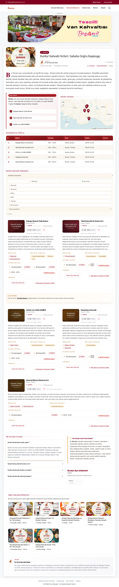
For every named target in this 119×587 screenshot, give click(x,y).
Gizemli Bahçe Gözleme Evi (24, 162)
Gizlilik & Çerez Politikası (46, 581)
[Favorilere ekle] (44, 229)
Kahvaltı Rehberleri (72, 8)
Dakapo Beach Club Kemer (22, 111)
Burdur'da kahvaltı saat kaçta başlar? (20, 476)
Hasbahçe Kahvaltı (21, 157)
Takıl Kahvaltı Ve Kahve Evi (22, 118)
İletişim (103, 8)
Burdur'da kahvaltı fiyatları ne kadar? (20, 470)
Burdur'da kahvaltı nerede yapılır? (18, 442)
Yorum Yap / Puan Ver (18, 283)
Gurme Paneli (108, 2)
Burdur (45, 52)
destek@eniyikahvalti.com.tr (16, 2)
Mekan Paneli (96, 2)
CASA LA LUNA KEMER (21, 124)
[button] (109, 8)
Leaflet (95, 128)
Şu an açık (86, 181)
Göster (28, 267)
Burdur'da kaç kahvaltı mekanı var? (19, 464)
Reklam (95, 8)
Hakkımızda (86, 8)
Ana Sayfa (92, 66)
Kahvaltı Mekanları (57, 8)
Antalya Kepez (22, 298)
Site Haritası (70, 581)
